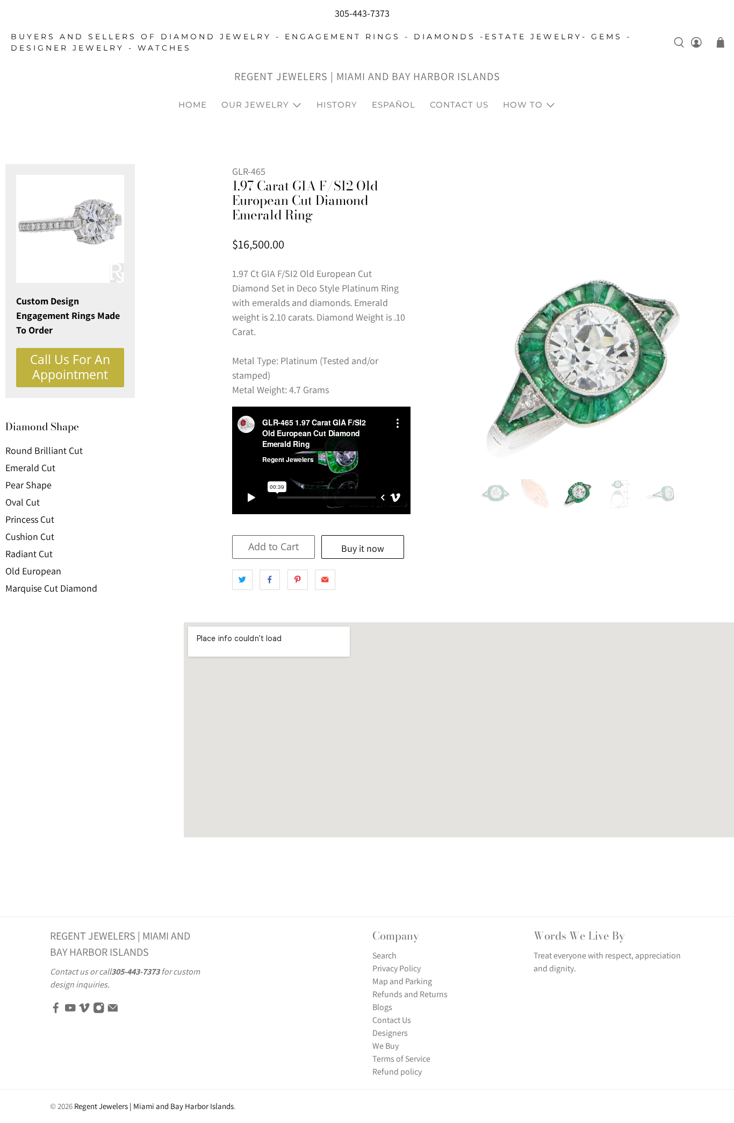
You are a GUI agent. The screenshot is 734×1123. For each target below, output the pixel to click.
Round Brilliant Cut (44, 450)
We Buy (385, 1045)
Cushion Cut (29, 536)
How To (523, 104)
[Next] (668, 365)
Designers (390, 1033)
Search (384, 955)
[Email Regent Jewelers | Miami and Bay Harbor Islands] (113, 1011)
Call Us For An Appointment (70, 367)
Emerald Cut (30, 467)
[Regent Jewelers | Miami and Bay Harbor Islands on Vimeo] (84, 1011)
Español (393, 104)
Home (192, 104)
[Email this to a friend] (325, 580)
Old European (33, 571)
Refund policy (397, 1071)
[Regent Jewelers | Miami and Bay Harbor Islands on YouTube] (70, 1011)
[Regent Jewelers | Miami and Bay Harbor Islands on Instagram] (99, 1011)
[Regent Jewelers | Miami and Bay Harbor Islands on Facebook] (56, 1011)
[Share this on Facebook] (270, 580)
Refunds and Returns (410, 994)
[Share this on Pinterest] (297, 580)
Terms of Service (401, 1058)
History (336, 104)
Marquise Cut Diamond (51, 588)
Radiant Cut (29, 554)
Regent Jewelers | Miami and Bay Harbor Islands (367, 76)
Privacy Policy (396, 968)
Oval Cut (22, 502)
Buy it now (362, 548)
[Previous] (497, 365)
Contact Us (459, 104)
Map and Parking (402, 981)
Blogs (382, 1007)
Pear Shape (28, 485)
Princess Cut (29, 519)
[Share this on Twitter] (242, 580)
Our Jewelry (255, 104)
